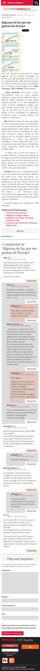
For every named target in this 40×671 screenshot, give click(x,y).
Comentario (6, 570)
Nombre (5, 596)
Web (3, 614)
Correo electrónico (9, 605)
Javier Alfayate (6, 17)
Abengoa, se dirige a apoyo (17, 215)
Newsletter (10, 645)
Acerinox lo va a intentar (16, 213)
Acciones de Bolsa (15, 3)
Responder (31, 281)
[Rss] (30, 647)
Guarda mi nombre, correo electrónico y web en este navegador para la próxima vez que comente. (19, 626)
